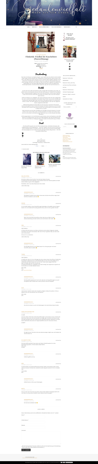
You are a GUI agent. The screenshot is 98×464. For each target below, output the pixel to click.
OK (61, 462)
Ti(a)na (23, 254)
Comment (23, 430)
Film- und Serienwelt (56, 26)
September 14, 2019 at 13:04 (26, 341)
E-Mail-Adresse (25, 420)
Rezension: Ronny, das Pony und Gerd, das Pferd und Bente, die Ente (69, 85)
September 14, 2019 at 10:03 (26, 313)
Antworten (58, 176)
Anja (22, 225)
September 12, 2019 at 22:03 (29, 193)
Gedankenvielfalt (26, 149)
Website (23, 425)
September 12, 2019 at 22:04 (29, 244)
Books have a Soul (67, 139)
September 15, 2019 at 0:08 (29, 380)
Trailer (41, 68)
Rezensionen (67, 26)
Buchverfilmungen (41, 54)
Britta (23, 388)
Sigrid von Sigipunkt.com (27, 311)
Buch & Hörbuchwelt (44, 26)
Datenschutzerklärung (30, 457)
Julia (22, 287)
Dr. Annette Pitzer (26, 340)
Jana (22, 363)
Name (23, 415)
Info (28, 26)
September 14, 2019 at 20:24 (26, 389)
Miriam (23, 203)
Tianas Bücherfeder (27, 270)
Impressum (24, 457)
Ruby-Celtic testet (66, 136)
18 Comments (45, 61)
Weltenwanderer (66, 135)
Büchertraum (65, 140)
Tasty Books (65, 137)
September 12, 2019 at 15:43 (26, 226)
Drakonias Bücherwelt (67, 141)
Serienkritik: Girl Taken (67, 99)
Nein (64, 462)
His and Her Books (67, 138)
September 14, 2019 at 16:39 (26, 364)
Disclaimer (35, 457)
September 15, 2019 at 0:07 (29, 330)
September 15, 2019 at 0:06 (29, 303)
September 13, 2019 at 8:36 (26, 289)
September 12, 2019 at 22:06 (29, 278)
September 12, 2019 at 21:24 (26, 255)
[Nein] (96, 462)
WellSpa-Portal (25, 176)
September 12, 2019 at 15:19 (26, 204)
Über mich (34, 26)
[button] (38, 146)
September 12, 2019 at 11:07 (26, 177)
